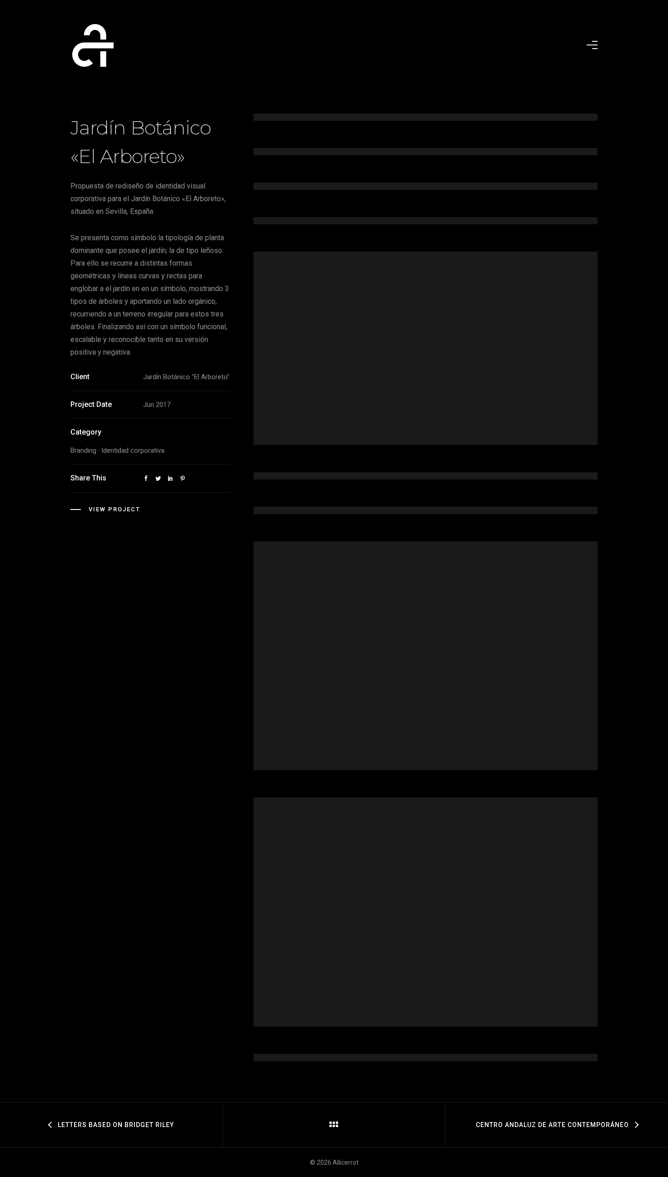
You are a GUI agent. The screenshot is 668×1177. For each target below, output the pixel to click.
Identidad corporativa (133, 450)
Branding (83, 450)
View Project (114, 509)
